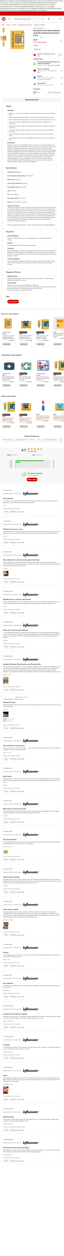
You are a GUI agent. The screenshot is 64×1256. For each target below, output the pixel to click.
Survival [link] (39, 439)
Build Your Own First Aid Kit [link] (50, 439)
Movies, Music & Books (11, 7)
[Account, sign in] (52, 19)
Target (3, 24)
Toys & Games (36, 5)
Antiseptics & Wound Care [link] (21, 439)
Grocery (20, 3)
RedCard (30, 10)
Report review (20, 511)
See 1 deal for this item (41, 42)
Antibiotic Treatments (39, 24)
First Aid (14, 24)
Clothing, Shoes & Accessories (41, 1)
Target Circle (36, 10)
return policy (15, 290)
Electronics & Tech (46, 5)
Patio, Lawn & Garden (11, 3)
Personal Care (47, 3)
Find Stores (43, 10)
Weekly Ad (55, 8)
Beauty (41, 3)
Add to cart (37, 49)
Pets (7, 5)
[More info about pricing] (61, 41)
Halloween (28, 1)
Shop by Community (45, 7)
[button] (38, 37)
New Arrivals (18, 8)
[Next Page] (62, 331)
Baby (37, 3)
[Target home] (4, 19)
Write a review (32, 479)
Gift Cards (36, 7)
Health (10, 5)
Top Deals (38, 8)
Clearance (11, 8)
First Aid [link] (32, 439)
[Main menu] (9, 19)
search (43, 19)
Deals (6, 8)
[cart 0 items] (60, 19)
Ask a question (13, 301)
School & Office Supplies (25, 5)
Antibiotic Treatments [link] (7, 439)
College (23, 1)
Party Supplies (22, 7)
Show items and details (54, 65)
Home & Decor (54, 1)
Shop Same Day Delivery (15, 10)
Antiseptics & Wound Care (25, 24)
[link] (38, 37)
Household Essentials (29, 3)
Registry (24, 10)
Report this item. (50, 225)
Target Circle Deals (46, 8)
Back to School (16, 1)
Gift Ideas (30, 7)
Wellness (15, 5)
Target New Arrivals (6, 1)
